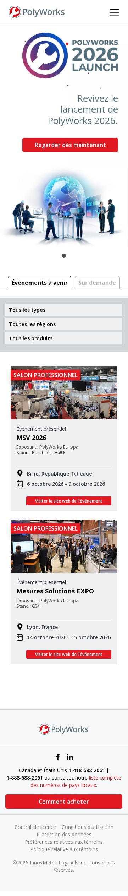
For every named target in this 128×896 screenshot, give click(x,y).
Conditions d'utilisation (87, 827)
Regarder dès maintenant (70, 145)
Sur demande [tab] (97, 283)
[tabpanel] (64, 135)
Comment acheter (64, 801)
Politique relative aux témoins (64, 849)
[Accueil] (37, 11)
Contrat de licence (35, 827)
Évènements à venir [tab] (40, 283)
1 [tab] (64, 256)
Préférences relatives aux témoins (64, 841)
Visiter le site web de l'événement (68, 501)
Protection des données (64, 834)
